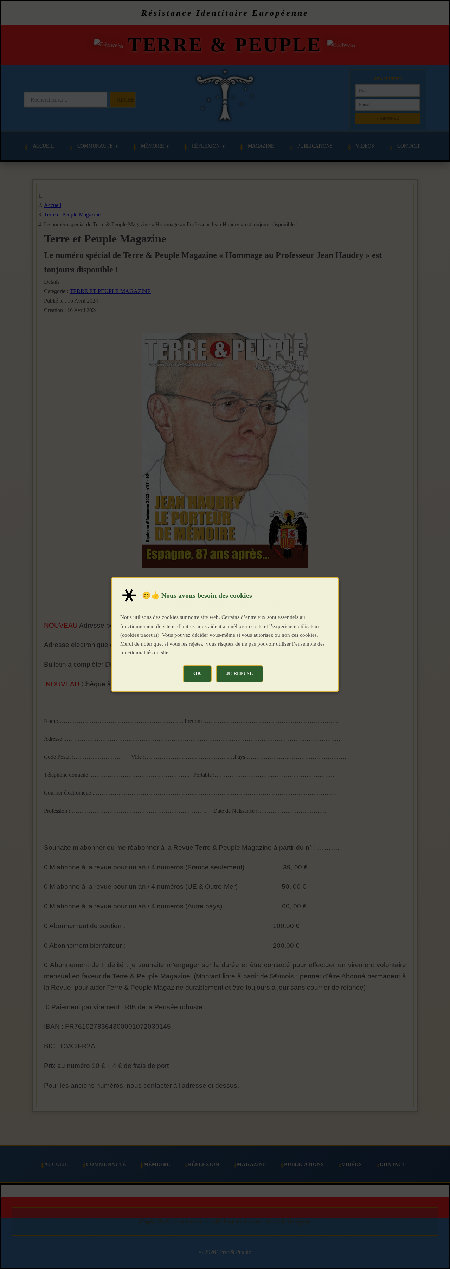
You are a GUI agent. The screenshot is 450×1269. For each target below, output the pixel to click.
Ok (197, 673)
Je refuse (239, 673)
